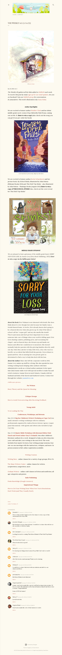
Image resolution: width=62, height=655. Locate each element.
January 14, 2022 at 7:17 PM (24, 548)
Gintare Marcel (35, 647)
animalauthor (16, 574)
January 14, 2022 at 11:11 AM (25, 512)
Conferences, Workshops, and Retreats (31, 414)
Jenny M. (15, 548)
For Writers (31, 385)
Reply (14, 518)
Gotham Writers (13, 471)
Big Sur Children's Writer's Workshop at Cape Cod (33, 418)
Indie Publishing (31, 478)
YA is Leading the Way (15, 411)
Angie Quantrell (17, 583)
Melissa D (15, 565)
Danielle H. (16, 512)
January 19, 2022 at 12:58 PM (28, 605)
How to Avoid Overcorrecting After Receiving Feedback (27, 400)
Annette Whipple (17, 522)
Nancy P (15, 597)
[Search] (53, 4)
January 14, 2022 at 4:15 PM (29, 522)
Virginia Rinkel (17, 605)
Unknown (15, 556)
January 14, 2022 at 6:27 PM (32, 540)
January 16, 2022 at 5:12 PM (25, 565)
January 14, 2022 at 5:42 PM (27, 531)
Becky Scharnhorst (37, 179)
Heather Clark (36, 110)
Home (14, 14)
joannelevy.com (28, 378)
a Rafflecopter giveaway (14, 382)
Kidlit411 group (28, 97)
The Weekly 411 (14, 504)
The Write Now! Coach (19, 540)
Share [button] (9, 501)
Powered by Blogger (32, 644)
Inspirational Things (31, 485)
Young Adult (31, 407)
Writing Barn (12, 459)
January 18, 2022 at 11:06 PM (24, 597)
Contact (20, 14)
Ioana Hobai (31, 84)
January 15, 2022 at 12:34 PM (25, 556)
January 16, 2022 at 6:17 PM (27, 574)
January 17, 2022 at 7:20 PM (28, 583)
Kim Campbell (17, 532)
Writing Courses (31, 455)
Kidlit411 (41, 92)
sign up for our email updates (38, 95)
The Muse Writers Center (17, 464)
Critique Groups (31, 396)
